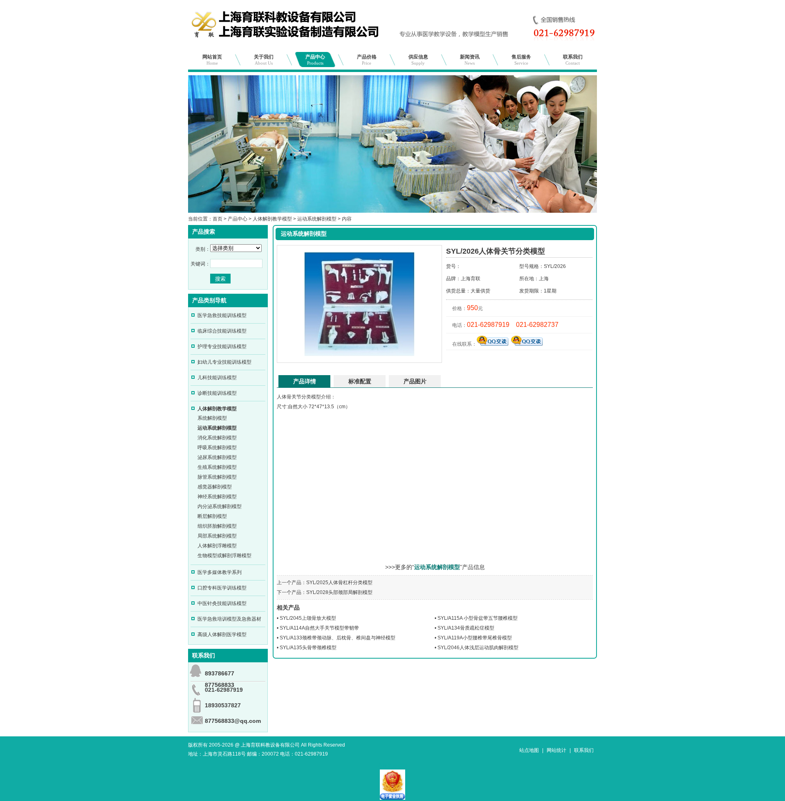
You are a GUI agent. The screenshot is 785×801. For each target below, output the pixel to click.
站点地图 (529, 750)
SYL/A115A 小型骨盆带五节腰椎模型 (477, 618)
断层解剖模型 (212, 516)
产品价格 (367, 59)
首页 (217, 219)
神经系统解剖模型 (217, 497)
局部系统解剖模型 (217, 536)
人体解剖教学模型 (272, 219)
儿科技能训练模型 (217, 377)
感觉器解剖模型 (214, 487)
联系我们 (573, 59)
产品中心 (315, 59)
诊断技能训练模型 (217, 393)
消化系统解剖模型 (217, 438)
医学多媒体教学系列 (219, 572)
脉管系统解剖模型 (217, 477)
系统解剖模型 (212, 418)
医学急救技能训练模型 (222, 315)
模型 (316, 397)
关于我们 (264, 59)
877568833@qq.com (233, 721)
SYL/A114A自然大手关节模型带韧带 (319, 628)
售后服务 (521, 59)
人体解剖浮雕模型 (217, 546)
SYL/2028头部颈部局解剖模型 (339, 592)
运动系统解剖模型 (316, 219)
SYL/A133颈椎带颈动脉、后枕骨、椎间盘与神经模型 (337, 638)
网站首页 (212, 59)
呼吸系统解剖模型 (217, 447)
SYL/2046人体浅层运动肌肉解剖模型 (477, 647)
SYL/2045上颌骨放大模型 (308, 618)
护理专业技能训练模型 (222, 346)
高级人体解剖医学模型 (222, 634)
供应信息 (418, 59)
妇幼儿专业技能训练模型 (224, 362)
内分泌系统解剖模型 (219, 506)
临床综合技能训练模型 (222, 331)
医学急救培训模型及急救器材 (229, 619)
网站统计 (556, 750)
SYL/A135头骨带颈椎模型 (308, 647)
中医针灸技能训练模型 (222, 603)
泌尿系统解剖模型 (217, 457)
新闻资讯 (470, 59)
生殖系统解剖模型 (217, 467)
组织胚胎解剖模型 (217, 526)
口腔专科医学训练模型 (222, 588)
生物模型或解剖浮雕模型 (224, 555)
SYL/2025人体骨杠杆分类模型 (339, 582)
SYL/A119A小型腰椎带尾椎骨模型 (474, 638)
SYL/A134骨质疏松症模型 (465, 628)
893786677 (219, 673)
